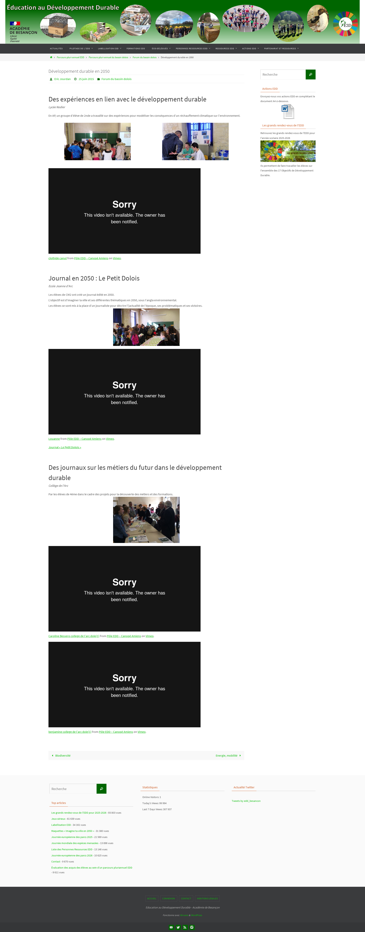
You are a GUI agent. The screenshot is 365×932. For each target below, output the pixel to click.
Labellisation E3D (61, 825)
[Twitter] (178, 927)
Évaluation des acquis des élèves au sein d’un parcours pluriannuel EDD (91, 867)
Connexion (168, 898)
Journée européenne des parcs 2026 (71, 855)
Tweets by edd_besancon (246, 801)
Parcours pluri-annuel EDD (70, 57)
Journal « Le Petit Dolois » (64, 447)
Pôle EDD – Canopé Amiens (91, 258)
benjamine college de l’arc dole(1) (69, 732)
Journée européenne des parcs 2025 (71, 837)
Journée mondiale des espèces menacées (74, 843)
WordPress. (196, 915)
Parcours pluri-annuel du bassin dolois (108, 57)
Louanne (54, 439)
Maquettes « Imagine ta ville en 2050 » (72, 831)
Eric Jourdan (62, 79)
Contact (55, 861)
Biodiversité (63, 755)
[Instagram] (191, 927)
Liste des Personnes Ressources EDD (71, 849)
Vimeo (117, 258)
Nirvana (184, 915)
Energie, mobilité (227, 755)
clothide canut (57, 258)
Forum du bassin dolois (144, 57)
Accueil (151, 898)
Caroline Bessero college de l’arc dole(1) (73, 636)
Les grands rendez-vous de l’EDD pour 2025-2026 (78, 812)
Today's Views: (150, 803)
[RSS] (184, 927)
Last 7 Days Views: (152, 809)
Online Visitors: (151, 797)
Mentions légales (207, 898)
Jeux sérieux (58, 818)
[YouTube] (171, 927)
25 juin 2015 (86, 79)
